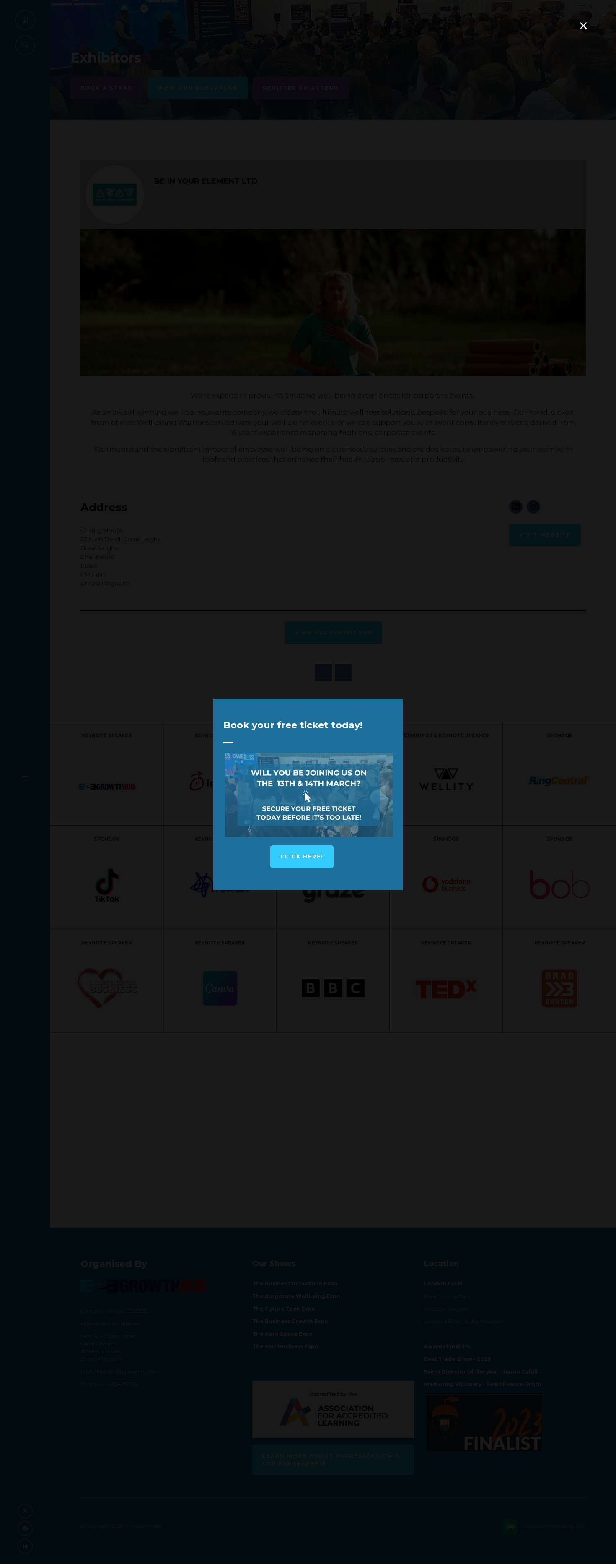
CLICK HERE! (302, 856)
